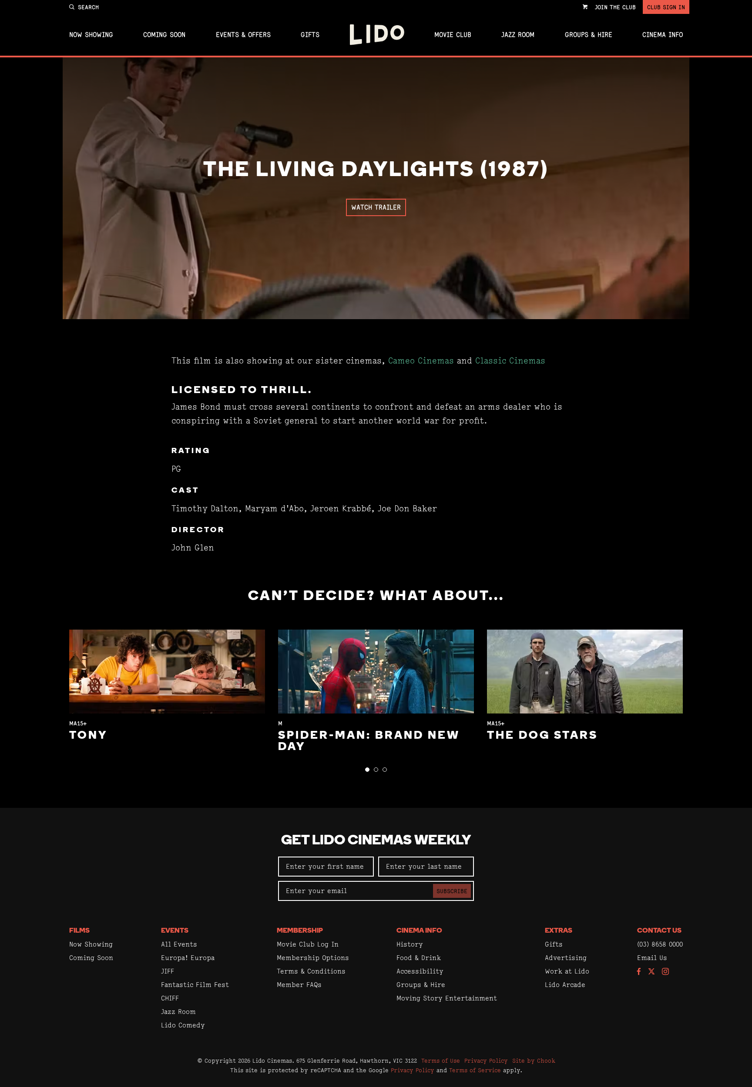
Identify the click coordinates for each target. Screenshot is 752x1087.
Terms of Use (440, 1060)
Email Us (652, 958)
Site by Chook (533, 1060)
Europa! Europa (188, 958)
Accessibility (419, 971)
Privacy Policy (486, 1060)
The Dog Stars (542, 736)
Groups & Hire (588, 34)
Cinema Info (662, 34)
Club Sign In (666, 6)
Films (79, 930)
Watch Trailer (376, 207)
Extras (558, 930)
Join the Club (615, 6)
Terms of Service (475, 1070)
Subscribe (451, 890)
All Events (179, 944)
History (409, 944)
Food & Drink (418, 958)
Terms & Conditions (311, 971)
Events (174, 930)
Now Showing (91, 34)
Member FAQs (299, 984)
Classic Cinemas (510, 361)
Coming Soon (164, 34)
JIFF (167, 971)
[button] (367, 769)
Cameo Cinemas (421, 361)
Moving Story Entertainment (446, 998)
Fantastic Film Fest (195, 984)
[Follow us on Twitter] (651, 972)
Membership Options (313, 958)
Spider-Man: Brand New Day (369, 741)
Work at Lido (567, 971)
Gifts (310, 34)
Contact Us (659, 930)
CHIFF (170, 998)
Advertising (566, 958)
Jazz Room (517, 34)
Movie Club (452, 34)
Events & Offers (243, 34)
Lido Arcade (565, 984)
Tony (88, 736)
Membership (300, 930)
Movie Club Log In (308, 944)
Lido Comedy (183, 1025)
